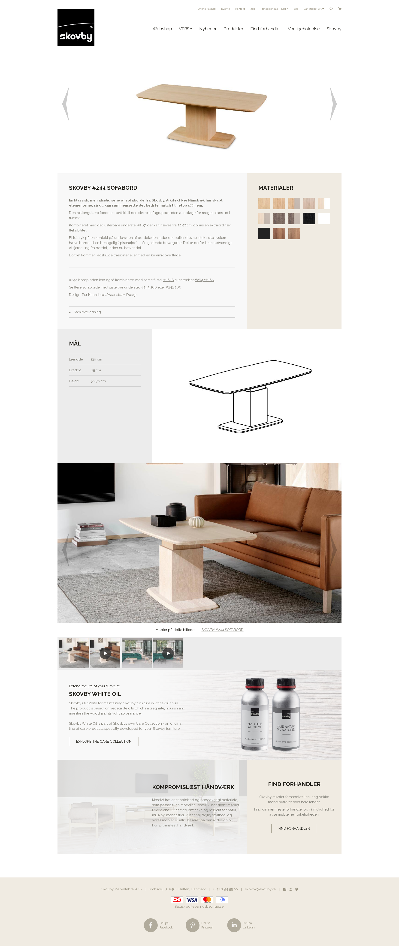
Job (253, 8)
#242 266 (173, 287)
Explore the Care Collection (104, 741)
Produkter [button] (233, 28)
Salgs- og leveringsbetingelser (200, 906)
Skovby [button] (334, 28)
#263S (168, 280)
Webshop (162, 28)
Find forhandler (265, 28)
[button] (64, 104)
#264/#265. (204, 280)
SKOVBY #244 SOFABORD (223, 630)
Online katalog (207, 8)
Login (284, 8)
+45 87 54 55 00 (225, 889)
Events (225, 8)
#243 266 (149, 287)
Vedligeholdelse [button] (304, 28)
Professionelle (269, 8)
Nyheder (208, 28)
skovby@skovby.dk (260, 889)
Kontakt (240, 8)
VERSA (185, 28)
